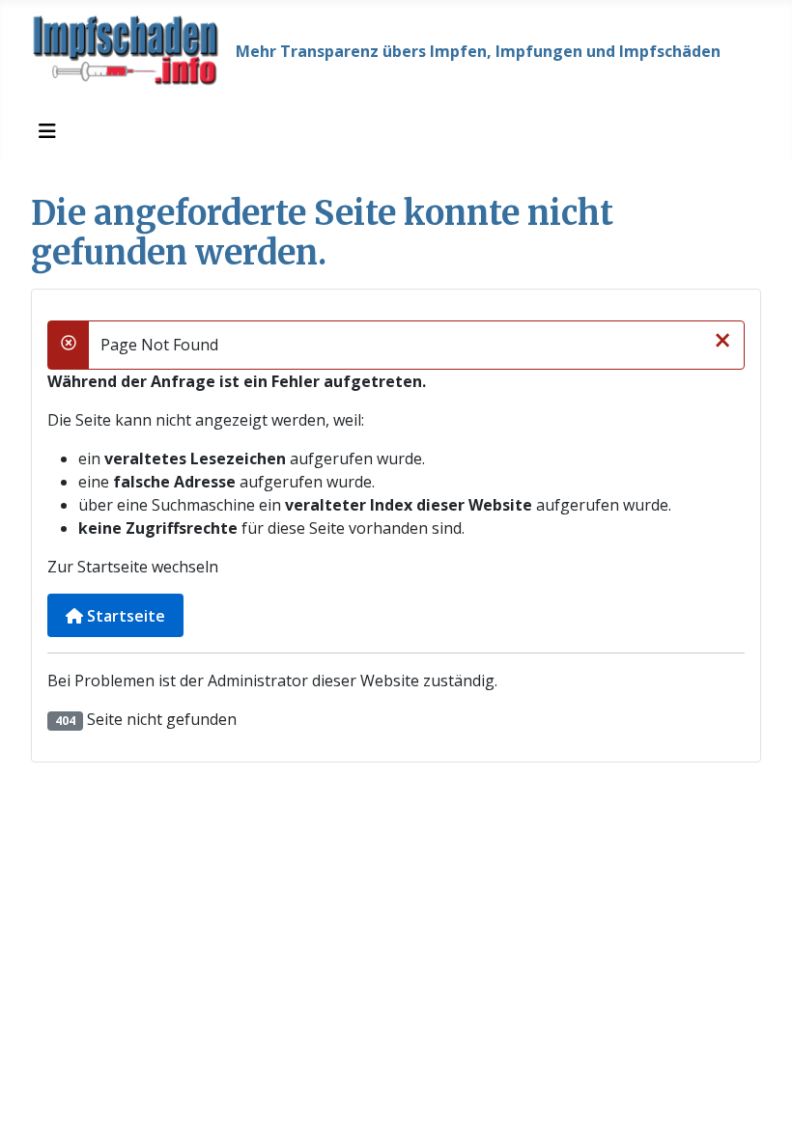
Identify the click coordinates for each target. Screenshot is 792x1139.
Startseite (124, 615)
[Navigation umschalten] (47, 131)
